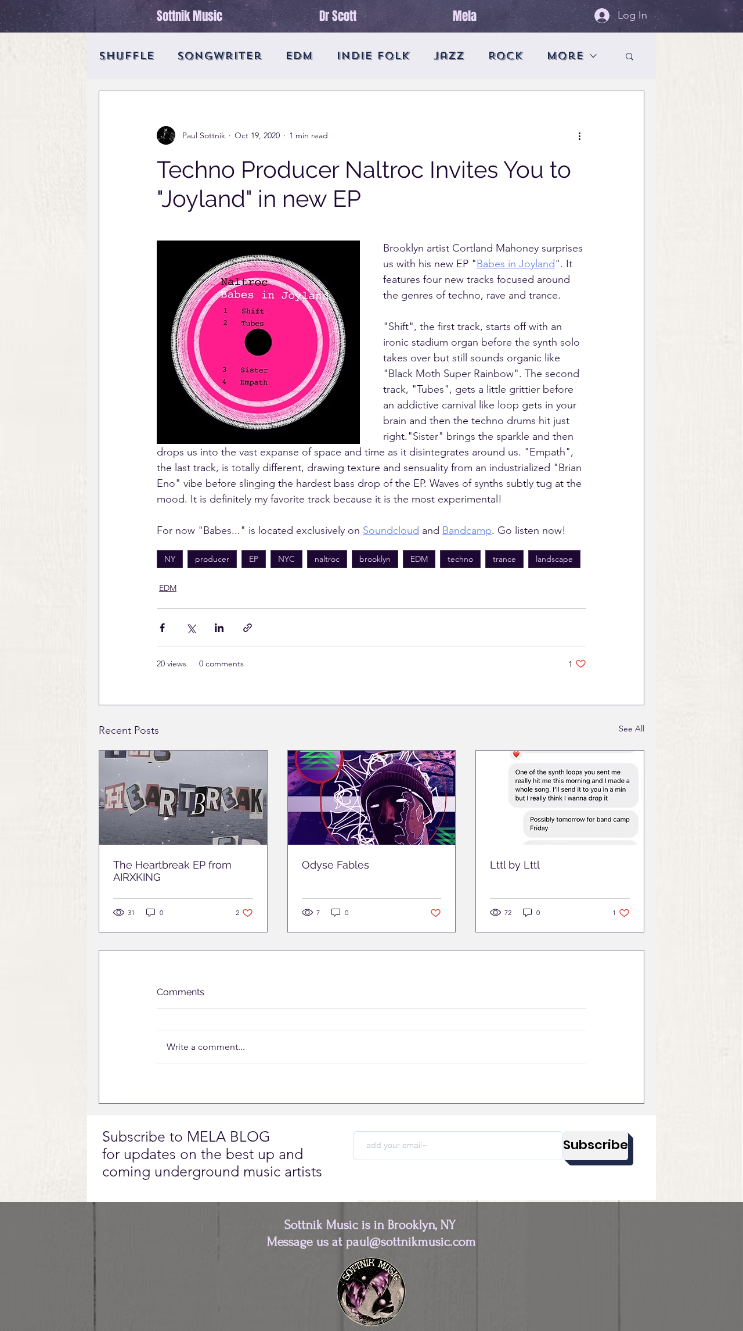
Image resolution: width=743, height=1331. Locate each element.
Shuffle (126, 55)
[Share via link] (247, 627)
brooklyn (375, 559)
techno (460, 559)
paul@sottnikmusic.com (411, 1241)
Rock (505, 55)
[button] (629, 55)
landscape (554, 559)
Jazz (448, 55)
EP (253, 559)
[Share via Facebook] (162, 627)
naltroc (327, 559)
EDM (299, 55)
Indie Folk (373, 55)
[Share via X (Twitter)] (190, 627)
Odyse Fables (335, 865)
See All (631, 728)
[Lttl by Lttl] (560, 798)
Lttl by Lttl (515, 865)
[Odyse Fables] (372, 798)
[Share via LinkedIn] (219, 627)
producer (212, 559)
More (564, 55)
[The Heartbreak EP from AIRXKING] (183, 798)
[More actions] (579, 135)
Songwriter (219, 55)
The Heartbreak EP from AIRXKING (172, 871)
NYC (286, 559)
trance (504, 559)
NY (169, 559)
